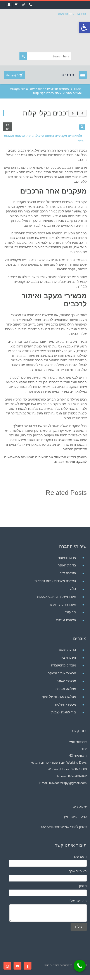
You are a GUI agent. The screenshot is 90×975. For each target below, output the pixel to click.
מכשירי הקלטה (65, 704)
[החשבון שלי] (8, 5)
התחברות (79, 13)
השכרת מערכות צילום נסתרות (55, 581)
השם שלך (80, 856)
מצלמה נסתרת (65, 689)
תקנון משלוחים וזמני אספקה (56, 596)
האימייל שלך (78, 871)
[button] (84, 27)
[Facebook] (27, 966)
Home (77, 89)
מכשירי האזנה (66, 681)
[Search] (23, 56)
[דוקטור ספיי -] (45, 33)
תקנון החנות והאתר (62, 604)
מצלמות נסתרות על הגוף (59, 696)
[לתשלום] (23, 5)
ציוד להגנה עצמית (63, 712)
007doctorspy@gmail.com (68, 783)
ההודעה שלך (78, 901)
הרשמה (63, 13)
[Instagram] (7, 966)
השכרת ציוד (68, 573)
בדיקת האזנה (67, 565)
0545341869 (50, 827)
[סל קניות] (16, 5)
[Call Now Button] (80, 966)
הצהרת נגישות (66, 620)
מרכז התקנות (67, 557)
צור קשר (70, 612)
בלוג (73, 589)
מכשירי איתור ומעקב (62, 673)
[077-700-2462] (30, 5)
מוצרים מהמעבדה (63, 665)
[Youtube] (17, 966)
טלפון (83, 886)
